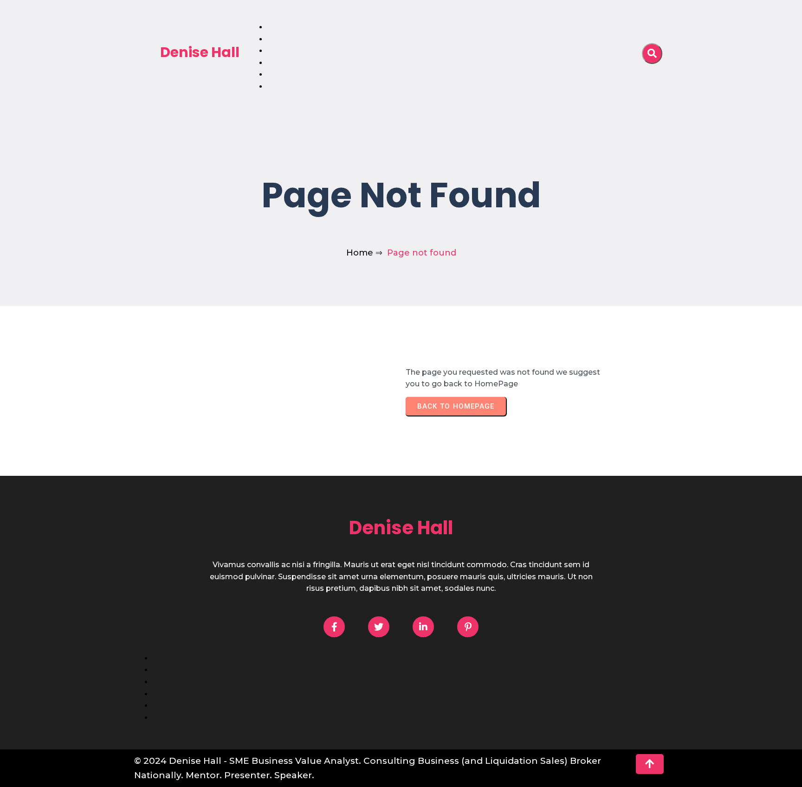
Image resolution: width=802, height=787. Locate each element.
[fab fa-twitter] (378, 626)
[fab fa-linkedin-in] (423, 626)
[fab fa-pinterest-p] (468, 626)
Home (359, 253)
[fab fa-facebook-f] (334, 626)
